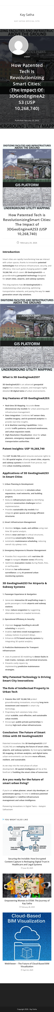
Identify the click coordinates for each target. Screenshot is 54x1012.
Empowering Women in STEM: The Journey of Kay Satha (27, 902)
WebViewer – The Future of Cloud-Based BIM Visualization (27, 965)
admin (27, 56)
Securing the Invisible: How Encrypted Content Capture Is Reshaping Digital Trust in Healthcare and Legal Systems (27, 861)
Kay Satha (27, 14)
